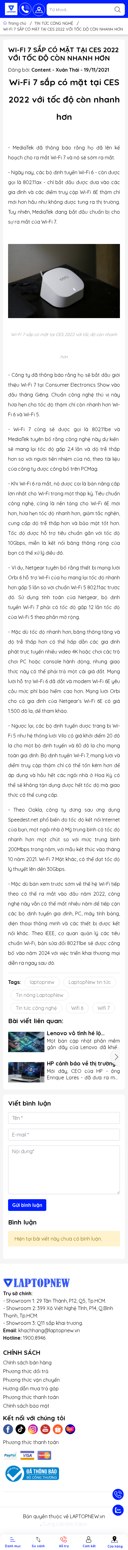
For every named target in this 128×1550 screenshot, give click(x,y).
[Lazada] (70, 1429)
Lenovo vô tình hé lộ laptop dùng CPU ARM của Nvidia (81, 1033)
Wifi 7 (104, 1008)
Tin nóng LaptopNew (39, 995)
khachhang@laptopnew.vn (49, 1330)
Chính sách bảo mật (26, 1406)
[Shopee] (58, 1429)
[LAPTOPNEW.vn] (11, 9)
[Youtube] (45, 1429)
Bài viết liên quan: (35, 1021)
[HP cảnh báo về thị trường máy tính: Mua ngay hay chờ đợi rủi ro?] (26, 1072)
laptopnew (42, 982)
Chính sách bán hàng (27, 1362)
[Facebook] (8, 1429)
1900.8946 (34, 1338)
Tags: (14, 982)
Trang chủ (17, 23)
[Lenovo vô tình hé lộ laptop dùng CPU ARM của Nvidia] (26, 1042)
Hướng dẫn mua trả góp (31, 1388)
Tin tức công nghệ (36, 1008)
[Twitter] (20, 1429)
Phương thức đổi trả (25, 1371)
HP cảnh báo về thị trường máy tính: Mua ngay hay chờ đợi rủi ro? (81, 1063)
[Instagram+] (33, 1429)
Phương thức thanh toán (31, 1397)
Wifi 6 (77, 1008)
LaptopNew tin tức (90, 982)
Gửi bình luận (27, 1205)
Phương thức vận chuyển (31, 1380)
